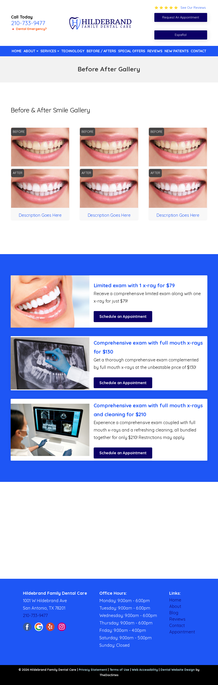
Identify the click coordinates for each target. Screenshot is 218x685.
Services (48, 51)
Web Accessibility (145, 670)
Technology (73, 51)
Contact (198, 51)
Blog (173, 612)
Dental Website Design (178, 670)
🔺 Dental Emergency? (29, 29)
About (29, 51)
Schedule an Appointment (122, 316)
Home (17, 51)
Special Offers (131, 51)
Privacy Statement (93, 670)
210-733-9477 (28, 23)
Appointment (182, 631)
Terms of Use (119, 670)
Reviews (154, 51)
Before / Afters (101, 51)
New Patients (177, 51)
